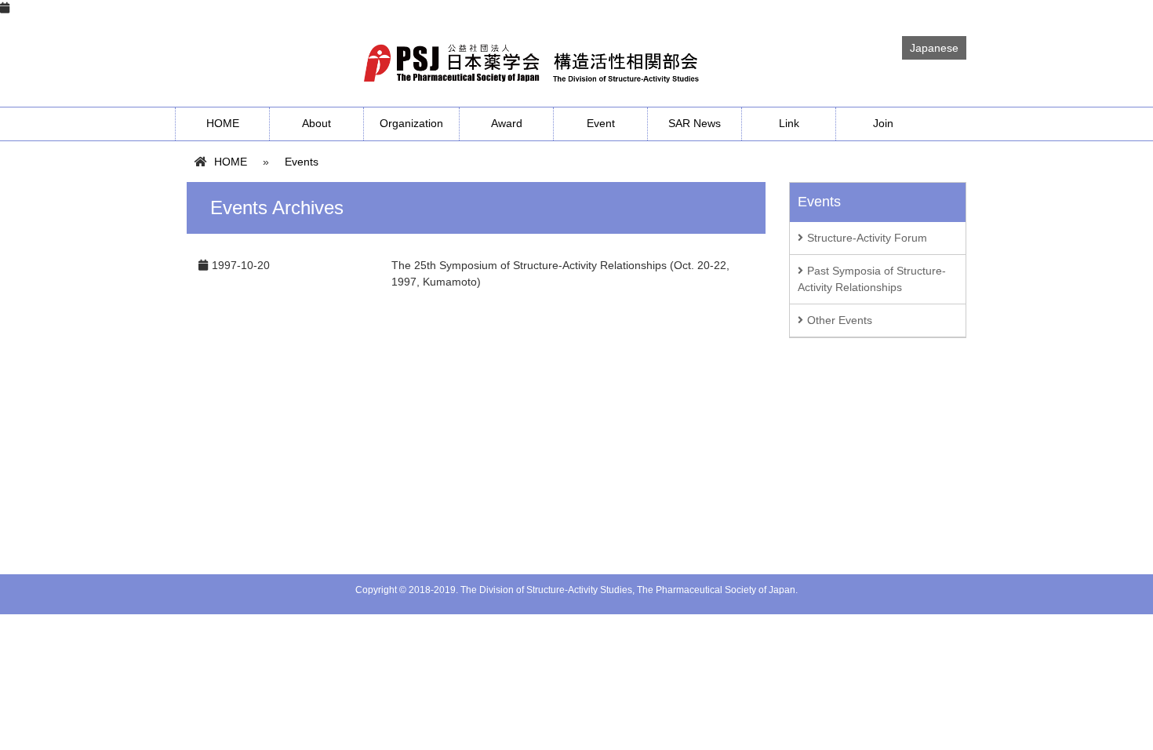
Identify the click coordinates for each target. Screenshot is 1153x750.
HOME (222, 123)
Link (789, 123)
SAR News (694, 123)
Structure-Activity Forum (867, 237)
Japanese (934, 48)
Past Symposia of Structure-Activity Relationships (872, 278)
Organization (411, 123)
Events (301, 161)
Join (883, 123)
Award (506, 123)
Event (601, 123)
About (316, 123)
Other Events (839, 320)
